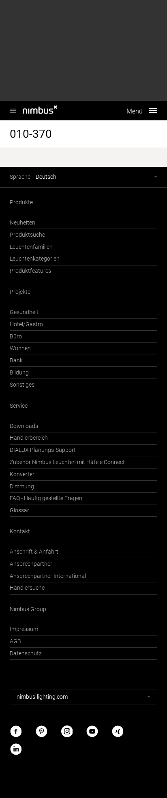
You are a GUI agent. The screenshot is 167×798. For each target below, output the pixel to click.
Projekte (20, 292)
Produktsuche (27, 234)
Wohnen (20, 348)
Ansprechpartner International (48, 576)
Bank (16, 360)
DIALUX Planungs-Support (43, 450)
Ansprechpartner (31, 564)
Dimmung (22, 486)
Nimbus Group (28, 609)
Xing (117, 731)
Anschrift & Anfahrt (34, 551)
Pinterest (41, 731)
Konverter (22, 474)
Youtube (92, 731)
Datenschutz (26, 653)
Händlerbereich (29, 437)
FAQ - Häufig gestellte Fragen (46, 498)
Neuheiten (22, 222)
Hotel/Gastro (26, 324)
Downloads (24, 426)
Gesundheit (24, 312)
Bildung (19, 372)
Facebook (16, 731)
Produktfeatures (30, 270)
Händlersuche (27, 587)
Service (19, 405)
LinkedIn (16, 748)
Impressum (24, 629)
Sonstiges (22, 384)
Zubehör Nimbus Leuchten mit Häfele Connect (67, 462)
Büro (16, 336)
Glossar (19, 510)
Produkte (21, 202)
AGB (15, 641)
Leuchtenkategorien (35, 258)
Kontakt (20, 531)
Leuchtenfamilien (31, 247)
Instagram (67, 731)
